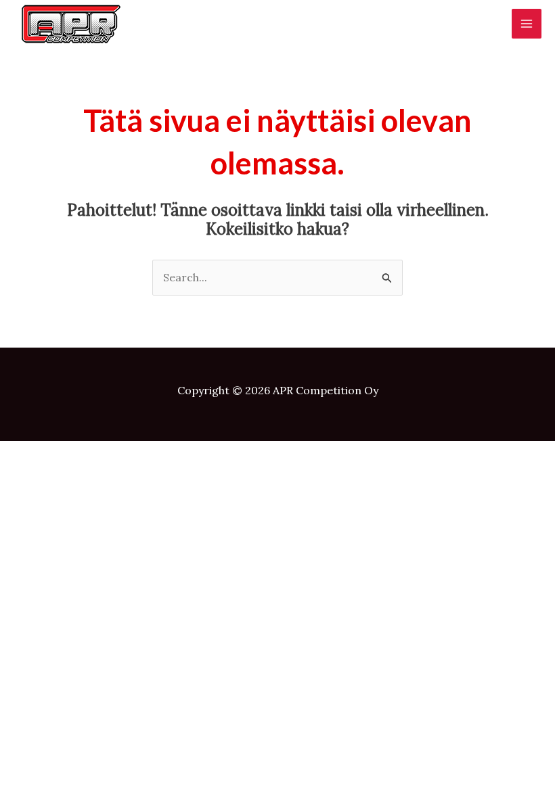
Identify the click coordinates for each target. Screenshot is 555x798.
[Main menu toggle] (526, 24)
